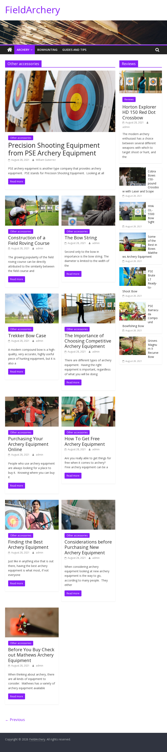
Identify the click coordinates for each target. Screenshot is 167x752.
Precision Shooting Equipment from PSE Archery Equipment (54, 149)
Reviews (129, 99)
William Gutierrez (46, 160)
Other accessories (20, 138)
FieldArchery (32, 9)
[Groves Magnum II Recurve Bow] (132, 339)
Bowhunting (47, 50)
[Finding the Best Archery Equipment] (32, 502)
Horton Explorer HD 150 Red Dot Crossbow (139, 112)
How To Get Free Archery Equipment (85, 441)
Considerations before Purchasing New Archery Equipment (88, 547)
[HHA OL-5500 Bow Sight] (132, 204)
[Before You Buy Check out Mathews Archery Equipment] (32, 610)
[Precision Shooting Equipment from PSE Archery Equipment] (60, 73)
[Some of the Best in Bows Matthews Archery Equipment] (132, 235)
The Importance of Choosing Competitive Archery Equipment (88, 340)
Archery (23, 50)
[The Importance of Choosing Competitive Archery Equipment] (88, 296)
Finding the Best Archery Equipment (28, 544)
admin (39, 248)
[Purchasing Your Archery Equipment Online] (32, 399)
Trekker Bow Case (27, 335)
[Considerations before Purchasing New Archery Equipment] (88, 502)
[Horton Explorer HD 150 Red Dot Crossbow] (140, 73)
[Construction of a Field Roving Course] (32, 198)
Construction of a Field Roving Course (28, 240)
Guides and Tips (74, 50)
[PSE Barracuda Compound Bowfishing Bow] (132, 304)
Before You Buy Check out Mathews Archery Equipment (31, 654)
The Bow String (81, 237)
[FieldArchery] (9, 49)
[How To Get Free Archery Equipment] (88, 399)
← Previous (15, 719)
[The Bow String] (88, 198)
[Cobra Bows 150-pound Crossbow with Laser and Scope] (132, 169)
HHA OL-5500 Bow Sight (151, 214)
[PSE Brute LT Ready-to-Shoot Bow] (132, 269)
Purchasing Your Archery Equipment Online (28, 443)
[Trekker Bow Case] (32, 296)
